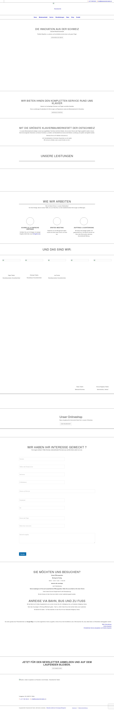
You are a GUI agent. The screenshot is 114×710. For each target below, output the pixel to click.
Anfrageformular (36, 234)
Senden (22, 554)
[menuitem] (35, 17)
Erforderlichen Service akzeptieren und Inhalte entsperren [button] (97, 628)
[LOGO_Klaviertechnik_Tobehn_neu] (57, 9)
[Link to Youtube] (5, 1)
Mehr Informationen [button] (106, 624)
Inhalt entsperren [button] (107, 626)
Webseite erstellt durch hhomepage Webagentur (56, 708)
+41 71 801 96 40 (92, 1)
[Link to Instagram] (3, 1)
